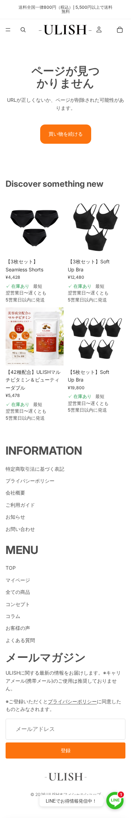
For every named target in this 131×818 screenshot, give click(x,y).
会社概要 (15, 493)
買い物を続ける (66, 134)
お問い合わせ (20, 529)
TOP (11, 568)
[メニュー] (8, 30)
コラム (13, 616)
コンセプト (18, 604)
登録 (66, 750)
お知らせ (15, 517)
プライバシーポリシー (30, 481)
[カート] (119, 29)
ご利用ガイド (20, 504)
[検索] (23, 29)
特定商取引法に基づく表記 (35, 468)
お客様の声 (18, 628)
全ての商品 (18, 592)
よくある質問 (20, 640)
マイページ (18, 580)
